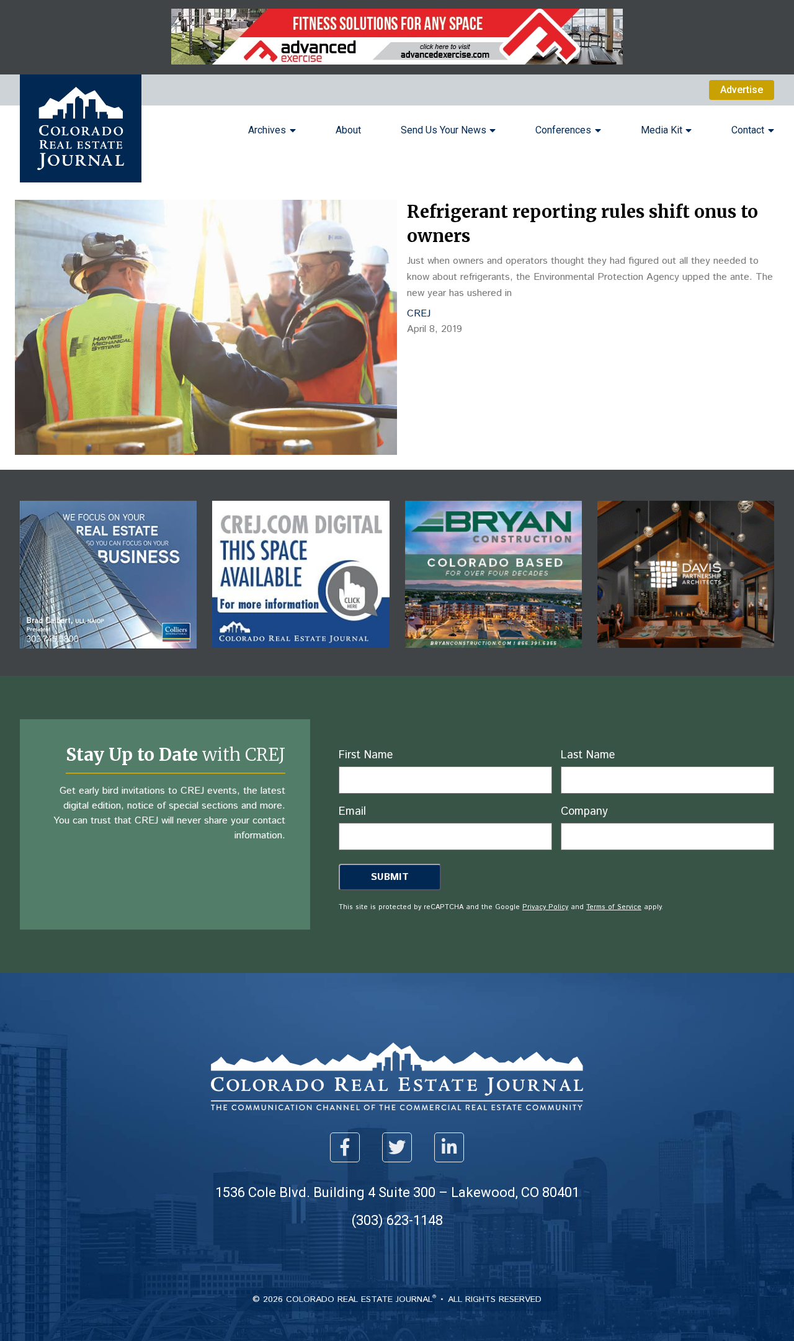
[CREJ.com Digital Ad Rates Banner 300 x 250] (300, 657)
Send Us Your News (443, 130)
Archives (267, 130)
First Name (366, 755)
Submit (390, 877)
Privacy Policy (545, 907)
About (348, 130)
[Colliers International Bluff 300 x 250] (108, 657)
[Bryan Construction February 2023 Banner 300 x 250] (493, 657)
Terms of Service (613, 907)
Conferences (563, 130)
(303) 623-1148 (397, 1220)
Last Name (588, 755)
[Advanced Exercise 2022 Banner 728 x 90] (397, 61)
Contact (747, 130)
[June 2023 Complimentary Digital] (685, 657)
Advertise (741, 90)
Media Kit (661, 130)
